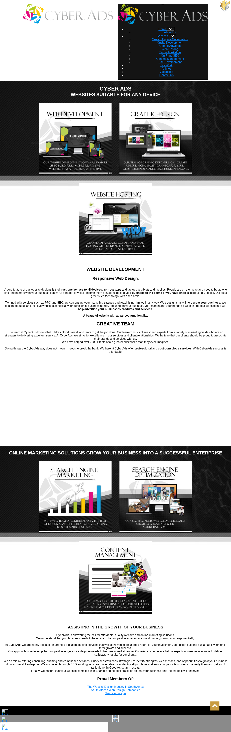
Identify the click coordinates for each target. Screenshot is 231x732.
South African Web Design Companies (115, 690)
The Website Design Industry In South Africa (115, 686)
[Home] (170, 29)
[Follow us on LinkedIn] (5, 720)
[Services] (172, 36)
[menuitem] (166, 29)
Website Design (115, 693)
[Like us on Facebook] (5, 712)
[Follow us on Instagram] (5, 727)
